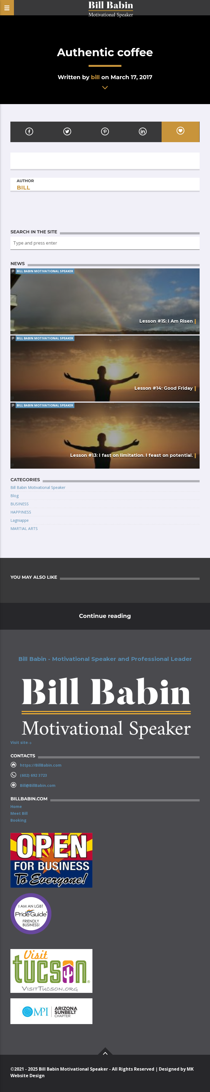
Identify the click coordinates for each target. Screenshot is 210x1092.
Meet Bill (19, 813)
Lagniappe (19, 520)
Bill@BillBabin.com (38, 785)
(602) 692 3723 (33, 775)
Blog (14, 495)
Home (16, 806)
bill (95, 77)
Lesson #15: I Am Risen (166, 321)
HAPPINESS (20, 512)
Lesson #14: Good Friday (164, 388)
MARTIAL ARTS (24, 528)
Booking (18, 820)
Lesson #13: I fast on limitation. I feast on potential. (131, 455)
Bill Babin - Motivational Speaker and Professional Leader (105, 659)
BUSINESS (19, 503)
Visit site (19, 742)
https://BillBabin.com (41, 765)
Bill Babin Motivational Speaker (45, 271)
